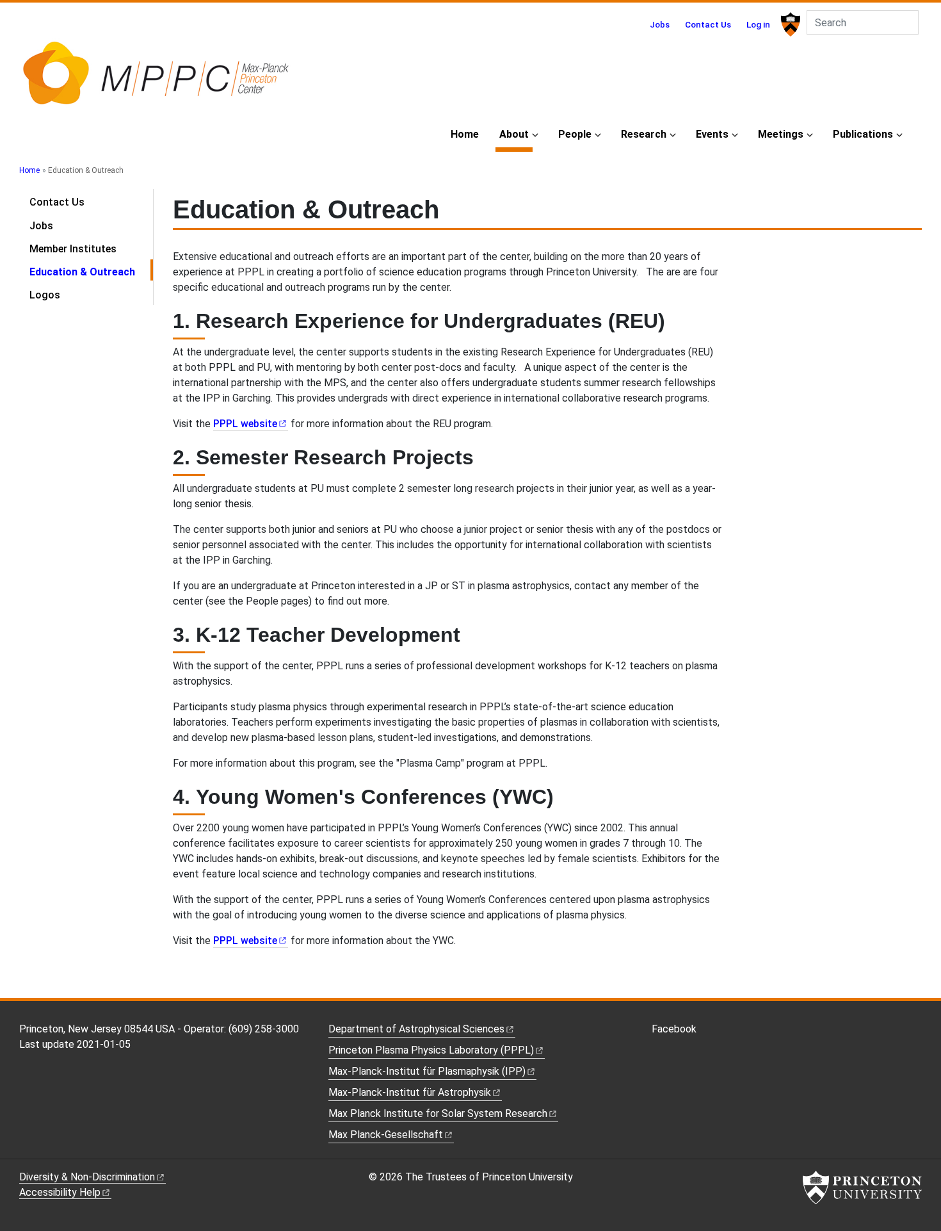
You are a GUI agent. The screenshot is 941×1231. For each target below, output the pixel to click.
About (516, 133)
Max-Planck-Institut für (409, 1092)
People (574, 134)
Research (643, 134)
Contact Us (708, 24)
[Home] (155, 78)
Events (712, 134)
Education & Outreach (91, 271)
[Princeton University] (789, 24)
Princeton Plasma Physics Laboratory (431, 1050)
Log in (758, 24)
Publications (863, 134)
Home (465, 134)
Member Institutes (73, 249)
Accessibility (60, 1192)
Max (385, 1135)
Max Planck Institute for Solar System (437, 1113)
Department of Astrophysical (416, 1029)
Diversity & (87, 1177)
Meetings (780, 134)
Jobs (660, 24)
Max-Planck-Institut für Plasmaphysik (427, 1071)
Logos (44, 295)
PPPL (245, 424)
